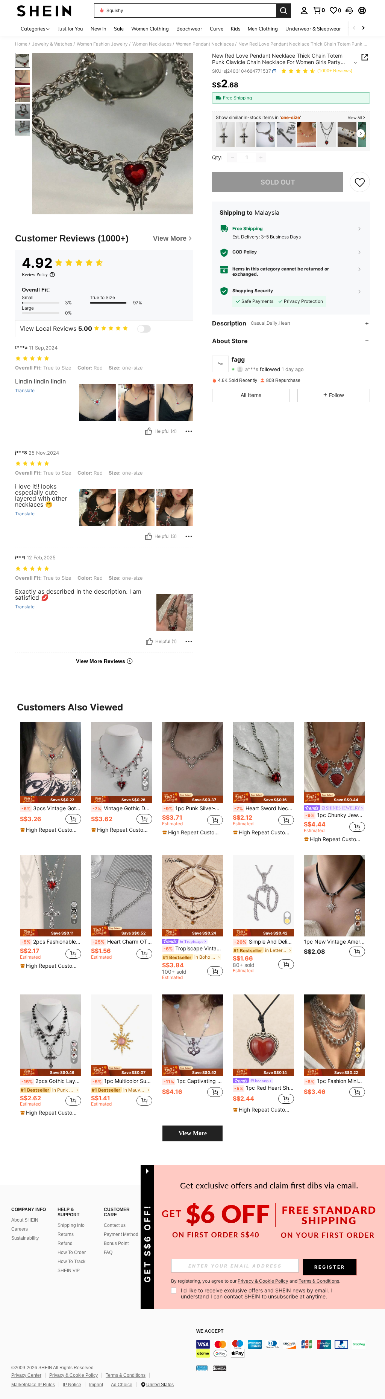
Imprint (96, 1384)
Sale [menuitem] (119, 29)
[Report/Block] (188, 431)
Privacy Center (26, 1375)
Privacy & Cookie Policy (73, 1375)
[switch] (144, 329)
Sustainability (25, 1238)
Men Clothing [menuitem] (263, 29)
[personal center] (304, 10)
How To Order (72, 1252)
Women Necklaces (151, 44)
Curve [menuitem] (216, 29)
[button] (349, 10)
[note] (50, 799)
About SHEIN (24, 1220)
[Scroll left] (354, 28)
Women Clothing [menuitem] (150, 29)
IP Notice (72, 1384)
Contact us (115, 1225)
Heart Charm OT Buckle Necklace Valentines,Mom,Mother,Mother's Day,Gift (122, 942)
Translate (25, 390)
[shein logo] (44, 10)
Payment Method (121, 1234)
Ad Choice (121, 1384)
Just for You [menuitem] (70, 29)
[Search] (283, 10)
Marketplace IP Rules (33, 1384)
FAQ (108, 1252)
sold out (278, 182)
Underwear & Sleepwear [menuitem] (313, 29)
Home (21, 44)
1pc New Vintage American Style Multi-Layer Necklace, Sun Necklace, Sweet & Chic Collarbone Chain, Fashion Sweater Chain (334, 942)
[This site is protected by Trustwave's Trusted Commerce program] (202, 1368)
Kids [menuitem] (235, 29)
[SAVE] (360, 182)
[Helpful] (148, 431)
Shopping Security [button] (252, 290)
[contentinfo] (288, 1349)
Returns (66, 1234)
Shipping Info (71, 1225)
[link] (318, 10)
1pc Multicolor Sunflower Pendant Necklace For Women (122, 1081)
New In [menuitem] (98, 29)
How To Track (71, 1261)
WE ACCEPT (209, 1331)
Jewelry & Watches (52, 44)
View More (193, 1133)
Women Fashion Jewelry (102, 44)
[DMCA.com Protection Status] (219, 1368)
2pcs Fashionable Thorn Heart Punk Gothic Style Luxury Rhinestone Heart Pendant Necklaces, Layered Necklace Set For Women (51, 942)
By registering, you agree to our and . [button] (255, 1281)
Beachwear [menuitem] (189, 29)
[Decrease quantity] (232, 157)
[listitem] (225, 134)
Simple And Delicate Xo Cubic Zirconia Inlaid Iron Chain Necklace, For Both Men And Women (264, 942)
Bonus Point (116, 1243)
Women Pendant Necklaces (205, 44)
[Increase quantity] (261, 157)
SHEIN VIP (69, 1270)
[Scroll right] (363, 28)
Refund (65, 1243)
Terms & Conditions (126, 1375)
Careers (19, 1229)
